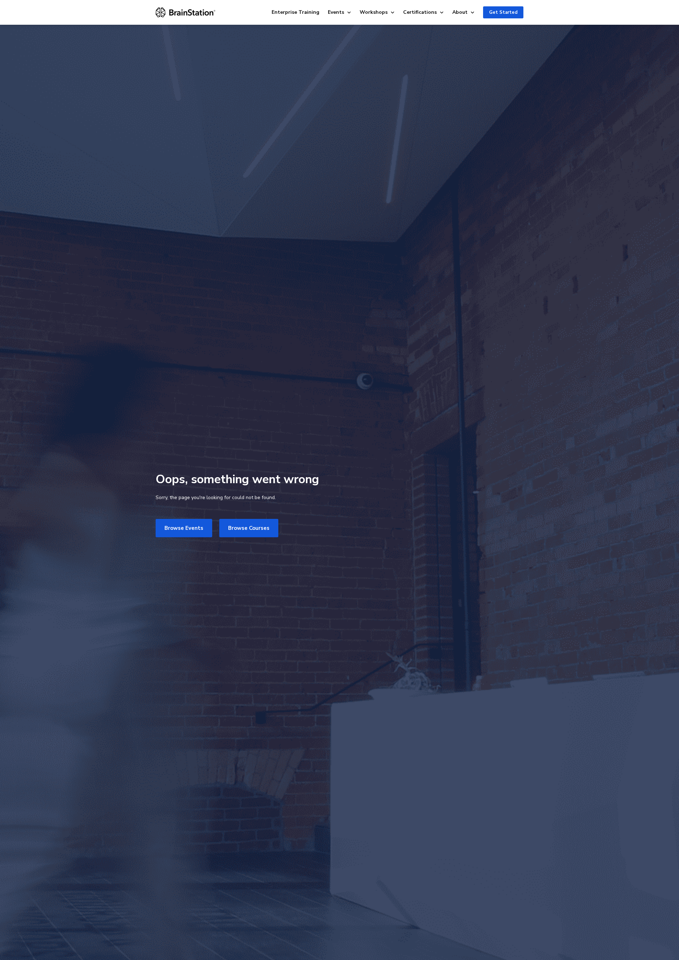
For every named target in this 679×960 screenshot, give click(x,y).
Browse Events (183, 528)
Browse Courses (248, 528)
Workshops (374, 12)
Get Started (503, 12)
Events (336, 12)
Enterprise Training (295, 12)
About (460, 12)
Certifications (420, 12)
